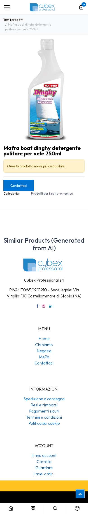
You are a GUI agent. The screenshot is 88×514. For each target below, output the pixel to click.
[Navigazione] (6, 7)
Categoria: (11, 193)
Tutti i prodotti (13, 20)
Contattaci (18, 185)
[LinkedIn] (50, 306)
